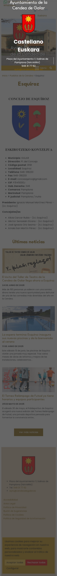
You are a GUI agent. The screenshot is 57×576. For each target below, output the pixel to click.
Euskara (28, 49)
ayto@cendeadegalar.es (28, 69)
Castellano (28, 42)
